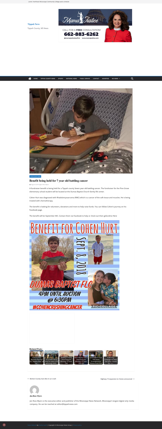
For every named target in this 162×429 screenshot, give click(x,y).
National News (71, 78)
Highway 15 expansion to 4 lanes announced (116, 379)
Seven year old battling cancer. (88, 188)
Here (115, 216)
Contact (96, 78)
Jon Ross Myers (45, 184)
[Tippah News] (30, 78)
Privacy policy (77, 425)
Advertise (105, 78)
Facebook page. (35, 210)
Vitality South (43, 425)
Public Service (85, 78)
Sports (60, 78)
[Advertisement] (81, 62)
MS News (115, 78)
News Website (32, 425)
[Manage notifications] (4, 424)
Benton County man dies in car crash (43, 379)
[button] (119, 78)
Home (36, 78)
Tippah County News (48, 78)
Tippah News (34, 24)
